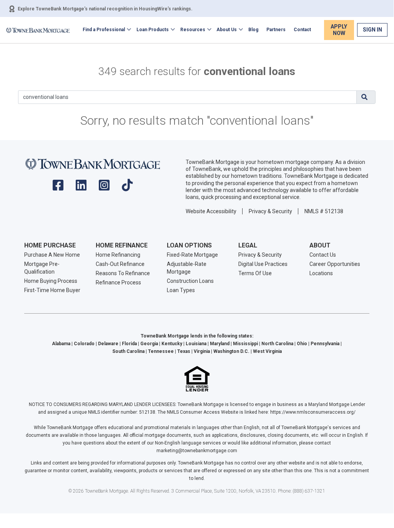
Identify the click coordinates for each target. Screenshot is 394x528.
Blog (253, 29)
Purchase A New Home (52, 255)
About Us (226, 29)
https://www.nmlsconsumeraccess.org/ (313, 412)
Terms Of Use (255, 273)
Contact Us (322, 255)
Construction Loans (190, 281)
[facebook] (58, 187)
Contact (302, 29)
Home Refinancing (118, 255)
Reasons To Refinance (123, 273)
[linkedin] (81, 187)
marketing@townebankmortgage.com (196, 450)
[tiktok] (127, 187)
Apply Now (339, 29)
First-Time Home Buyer (52, 290)
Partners (276, 29)
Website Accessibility (211, 211)
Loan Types (181, 290)
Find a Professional (104, 29)
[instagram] (104, 187)
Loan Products (152, 29)
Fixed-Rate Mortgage (192, 255)
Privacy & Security (270, 211)
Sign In (372, 30)
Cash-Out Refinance (120, 264)
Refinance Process (118, 282)
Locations (321, 273)
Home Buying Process (50, 281)
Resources (192, 29)
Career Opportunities (334, 264)
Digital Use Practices (263, 264)
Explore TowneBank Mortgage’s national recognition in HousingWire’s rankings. (105, 9)
